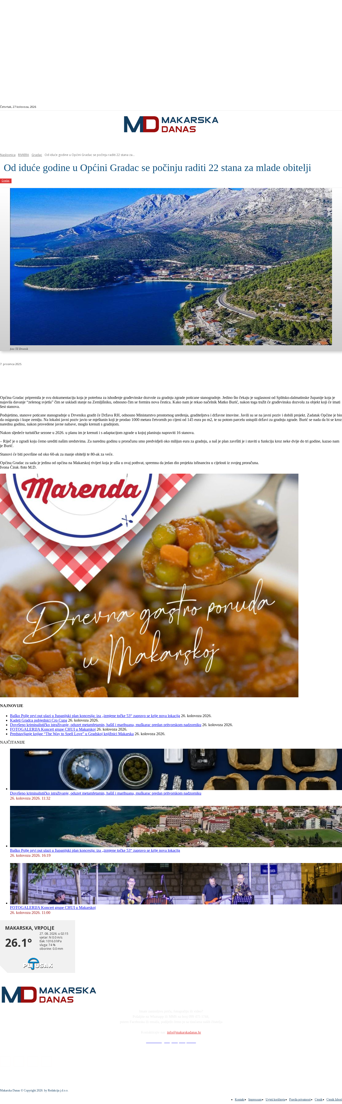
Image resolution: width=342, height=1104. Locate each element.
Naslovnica (8, 155)
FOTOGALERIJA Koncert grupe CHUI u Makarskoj (53, 729)
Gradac (37, 155)
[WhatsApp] (80, 377)
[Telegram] (116, 377)
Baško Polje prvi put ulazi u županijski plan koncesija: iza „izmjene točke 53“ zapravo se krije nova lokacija (95, 716)
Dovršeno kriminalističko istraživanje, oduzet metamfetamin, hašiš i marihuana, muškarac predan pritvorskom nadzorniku (105, 725)
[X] (62, 377)
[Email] (98, 377)
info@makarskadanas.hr (184, 1032)
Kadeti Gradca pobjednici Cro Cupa (38, 720)
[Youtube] (333, 107)
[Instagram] (322, 107)
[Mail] (328, 107)
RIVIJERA (23, 155)
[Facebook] (316, 107)
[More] (134, 377)
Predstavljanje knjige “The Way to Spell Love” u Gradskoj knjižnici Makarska (72, 734)
